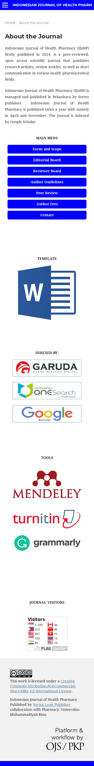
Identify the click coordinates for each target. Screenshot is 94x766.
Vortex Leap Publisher (51, 704)
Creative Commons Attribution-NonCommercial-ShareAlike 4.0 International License (43, 686)
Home (10, 23)
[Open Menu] (5, 5)
